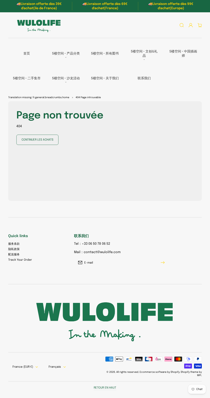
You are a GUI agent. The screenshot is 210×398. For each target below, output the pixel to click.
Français (55, 366)
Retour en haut (105, 387)
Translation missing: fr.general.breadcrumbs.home (38, 97)
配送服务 (14, 254)
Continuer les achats (37, 139)
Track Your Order (20, 259)
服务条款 (14, 243)
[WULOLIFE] (37, 25)
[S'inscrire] (164, 262)
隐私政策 (14, 249)
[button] (181, 25)
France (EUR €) (23, 366)
